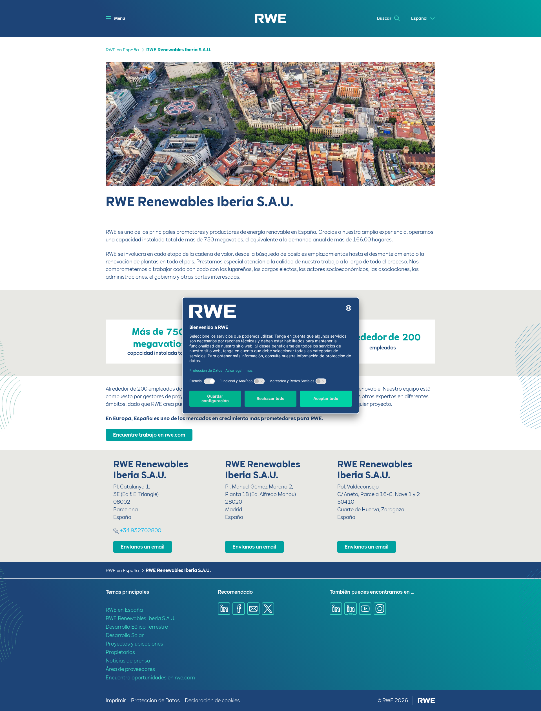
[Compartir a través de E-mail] (253, 608)
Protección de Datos (155, 700)
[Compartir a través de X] (268, 608)
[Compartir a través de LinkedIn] (224, 608)
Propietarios (120, 652)
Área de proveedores (130, 669)
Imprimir (116, 700)
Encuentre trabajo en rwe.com (149, 435)
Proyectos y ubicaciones (134, 644)
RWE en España (122, 49)
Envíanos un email (143, 547)
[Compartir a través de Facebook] (238, 608)
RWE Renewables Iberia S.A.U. (178, 49)
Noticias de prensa (128, 661)
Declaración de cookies (212, 700)
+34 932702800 (140, 530)
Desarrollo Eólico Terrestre (137, 627)
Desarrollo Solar (125, 635)
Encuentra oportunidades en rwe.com (150, 678)
